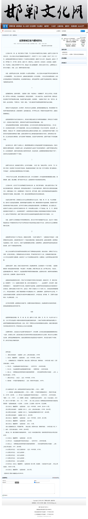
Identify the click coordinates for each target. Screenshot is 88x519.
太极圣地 (60, 26)
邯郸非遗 (12, 26)
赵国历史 (15, 35)
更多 (51, 45)
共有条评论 (55, 477)
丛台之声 (81, 26)
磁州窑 (46, 26)
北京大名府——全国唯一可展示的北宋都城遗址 (73, 54)
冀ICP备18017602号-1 (43, 507)
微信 (43, 45)
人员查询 (58, 31)
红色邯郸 (33, 26)
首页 (11, 35)
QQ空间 (48, 45)
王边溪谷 (40, 26)
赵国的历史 (64, 52)
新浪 (45, 45)
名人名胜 (26, 26)
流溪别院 (74, 26)
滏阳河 (67, 26)
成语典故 (19, 26)
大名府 (53, 26)
